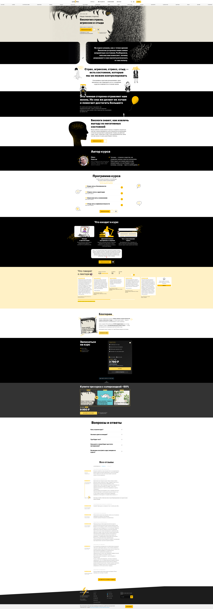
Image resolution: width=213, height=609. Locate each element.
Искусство (73, 4)
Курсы (92, 1)
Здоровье (177, 4)
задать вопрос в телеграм (107, 378)
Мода (188, 4)
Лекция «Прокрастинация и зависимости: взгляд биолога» (103, 504)
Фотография (85, 4)
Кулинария (210, 4)
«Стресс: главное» (144, 297)
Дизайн (198, 4)
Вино (119, 4)
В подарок (102, 1)
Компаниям (111, 1)
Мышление (39, 4)
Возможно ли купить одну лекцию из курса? (103, 451)
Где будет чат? (96, 439)
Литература (153, 4)
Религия (141, 4)
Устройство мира (26, 4)
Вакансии (96, 600)
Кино (109, 4)
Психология (165, 4)
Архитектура (97, 4)
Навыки (50, 4)
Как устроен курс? (97, 429)
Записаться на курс (86, 29)
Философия (129, 4)
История (2, 4)
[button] (134, 275)
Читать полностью (81, 294)
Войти (138, 1)
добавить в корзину (88, 413)
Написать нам (104, 332)
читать (164, 285)
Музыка (61, 4)
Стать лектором (97, 602)
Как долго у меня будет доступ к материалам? (102, 445)
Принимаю (129, 606)
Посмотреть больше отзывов (107, 579)
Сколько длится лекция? (99, 434)
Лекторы (119, 1)
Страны (13, 4)
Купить (120, 368)
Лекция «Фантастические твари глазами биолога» (101, 469)
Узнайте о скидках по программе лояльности (116, 365)
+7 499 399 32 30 (83, 600)
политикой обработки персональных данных (99, 607)
